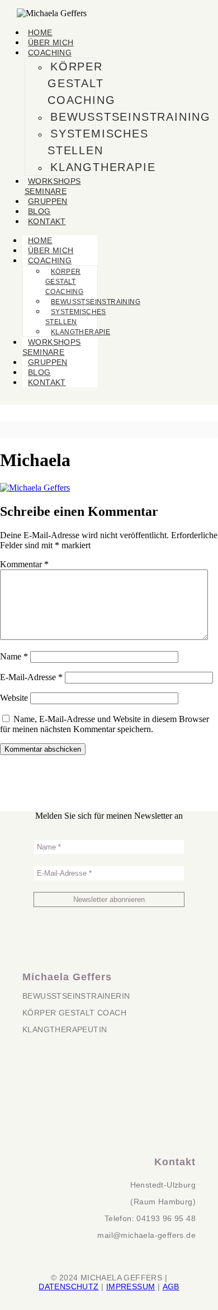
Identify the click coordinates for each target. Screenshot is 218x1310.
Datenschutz (68, 1286)
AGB (171, 1286)
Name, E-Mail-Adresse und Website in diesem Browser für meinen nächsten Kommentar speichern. (104, 724)
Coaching (50, 52)
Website (14, 698)
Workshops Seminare (53, 186)
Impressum (130, 1286)
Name (14, 656)
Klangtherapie (102, 167)
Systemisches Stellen (98, 141)
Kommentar (24, 564)
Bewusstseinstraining (130, 117)
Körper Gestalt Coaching (81, 83)
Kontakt (47, 221)
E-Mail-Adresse (31, 677)
